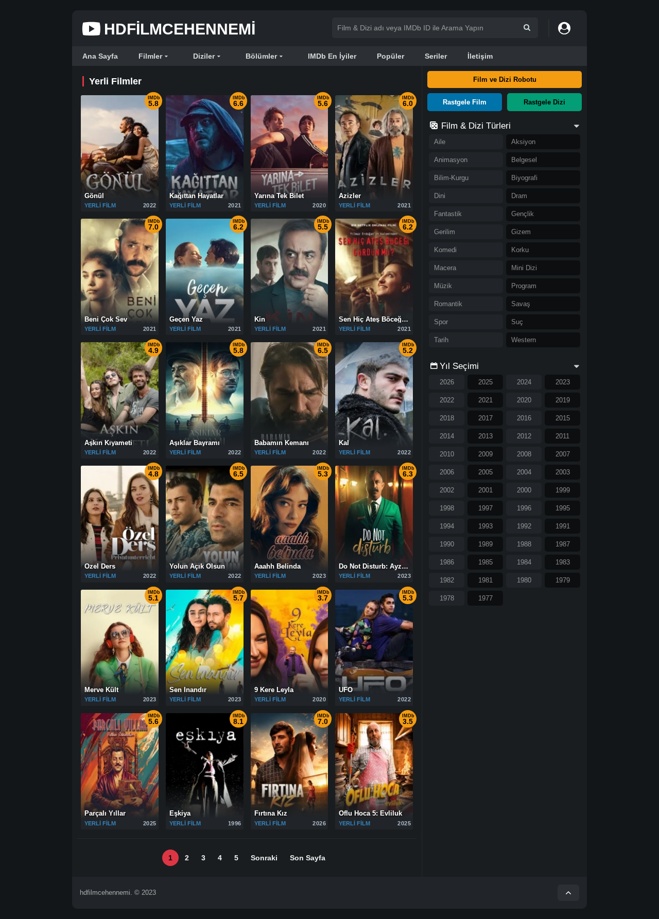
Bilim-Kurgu (451, 178)
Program (523, 286)
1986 (447, 562)
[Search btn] (527, 27)
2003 (563, 472)
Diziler (204, 56)
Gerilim (444, 232)
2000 (524, 490)
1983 (563, 562)
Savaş (520, 304)
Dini (439, 196)
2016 (524, 418)
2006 (447, 472)
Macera (445, 268)
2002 (447, 490)
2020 (524, 400)
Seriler (436, 56)
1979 (563, 580)
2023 (563, 382)
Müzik (443, 286)
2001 (485, 490)
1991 (563, 526)
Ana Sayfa (100, 56)
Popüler (390, 56)
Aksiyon (523, 142)
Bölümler (261, 56)
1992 (524, 526)
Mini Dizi (524, 268)
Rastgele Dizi (544, 102)
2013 (485, 436)
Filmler (150, 56)
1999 (563, 490)
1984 (524, 562)
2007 (563, 454)
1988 (524, 544)
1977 (485, 598)
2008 (524, 454)
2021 (485, 400)
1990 (447, 544)
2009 (485, 454)
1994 (447, 526)
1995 (563, 508)
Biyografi (524, 178)
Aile (439, 142)
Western (523, 340)
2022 (447, 400)
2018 (447, 418)
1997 (485, 508)
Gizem (521, 232)
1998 (447, 508)
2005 (485, 472)
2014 (447, 436)
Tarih (441, 340)
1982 (447, 580)
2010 (447, 454)
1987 (563, 544)
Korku (520, 250)
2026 (447, 382)
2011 (562, 436)
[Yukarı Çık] (568, 893)
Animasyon (450, 160)
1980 (524, 580)
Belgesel (524, 160)
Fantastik (448, 214)
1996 (524, 508)
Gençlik (522, 214)
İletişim (480, 56)
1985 (485, 562)
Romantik (448, 304)
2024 (524, 382)
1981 (485, 580)
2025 (485, 382)
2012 (524, 436)
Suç (517, 322)
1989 (485, 544)
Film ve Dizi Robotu (504, 79)
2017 (485, 418)
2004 (524, 472)
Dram (519, 196)
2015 (563, 418)
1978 (447, 598)
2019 (563, 400)
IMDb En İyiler (332, 56)
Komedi (445, 250)
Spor (441, 322)
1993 (485, 526)
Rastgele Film (465, 102)
